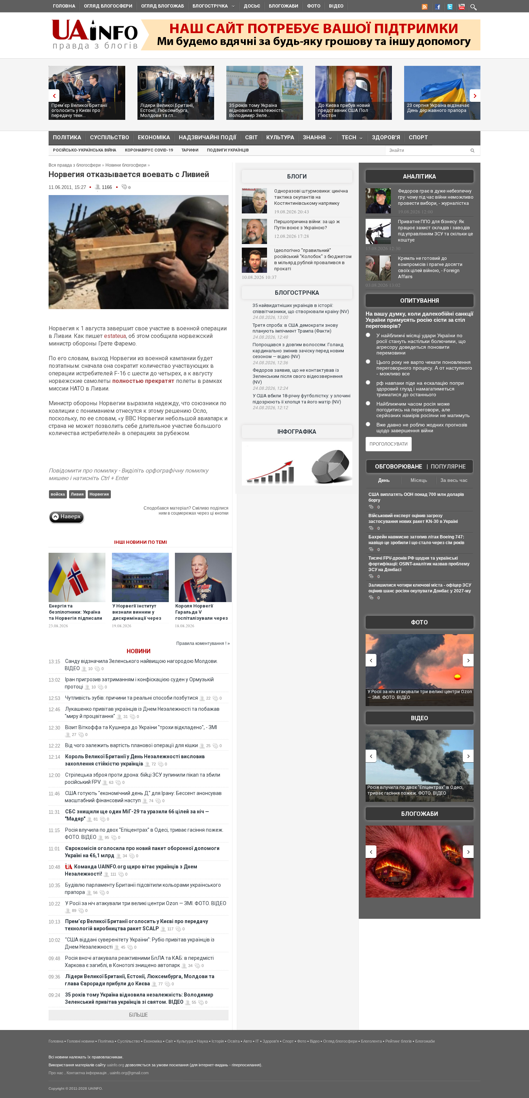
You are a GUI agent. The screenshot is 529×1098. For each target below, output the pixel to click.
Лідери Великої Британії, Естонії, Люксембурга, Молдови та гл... (167, 110)
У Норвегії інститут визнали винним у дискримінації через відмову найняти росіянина (136, 618)
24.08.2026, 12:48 (270, 337)
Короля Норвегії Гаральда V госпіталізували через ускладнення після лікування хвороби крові (201, 621)
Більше (138, 1015)
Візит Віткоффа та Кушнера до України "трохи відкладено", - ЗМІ (141, 727)
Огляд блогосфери (108, 6)
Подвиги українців (228, 150)
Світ (251, 137)
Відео (336, 6)
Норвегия (99, 494)
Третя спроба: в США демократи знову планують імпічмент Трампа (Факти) (295, 328)
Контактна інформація (87, 1073)
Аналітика (419, 176)
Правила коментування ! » (203, 643)
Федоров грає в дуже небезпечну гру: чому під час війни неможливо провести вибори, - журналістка (436, 197)
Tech (346, 139)
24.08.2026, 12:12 (270, 407)
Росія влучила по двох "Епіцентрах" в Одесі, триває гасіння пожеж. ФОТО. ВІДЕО (415, 790)
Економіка (154, 137)
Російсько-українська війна (84, 150)
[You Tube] (461, 8)
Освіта (233, 1041)
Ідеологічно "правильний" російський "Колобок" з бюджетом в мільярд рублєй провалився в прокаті (313, 259)
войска (58, 494)
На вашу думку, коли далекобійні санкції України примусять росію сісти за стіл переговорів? (419, 320)
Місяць (419, 480)
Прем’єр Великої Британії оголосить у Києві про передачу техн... (79, 110)
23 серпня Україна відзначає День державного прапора (438, 108)
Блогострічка (208, 7)
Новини (138, 651)
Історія (218, 1041)
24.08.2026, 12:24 (270, 388)
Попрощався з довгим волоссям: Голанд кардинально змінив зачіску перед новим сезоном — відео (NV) (298, 350)
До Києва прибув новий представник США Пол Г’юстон (344, 110)
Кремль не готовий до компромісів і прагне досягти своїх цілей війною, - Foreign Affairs (430, 267)
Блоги (297, 176)
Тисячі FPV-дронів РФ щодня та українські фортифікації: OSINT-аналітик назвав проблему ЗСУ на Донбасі (419, 564)
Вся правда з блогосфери (75, 165)
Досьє (252, 6)
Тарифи (189, 150)
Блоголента (371, 1041)
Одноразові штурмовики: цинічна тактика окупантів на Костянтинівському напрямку (311, 197)
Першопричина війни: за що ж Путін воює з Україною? (307, 224)
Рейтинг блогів (398, 1041)
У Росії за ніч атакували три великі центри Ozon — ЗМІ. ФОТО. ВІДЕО (145, 903)
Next (477, 95)
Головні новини (80, 1041)
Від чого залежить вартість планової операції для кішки (131, 745)
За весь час (453, 480)
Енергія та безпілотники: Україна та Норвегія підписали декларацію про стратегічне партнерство (75, 621)
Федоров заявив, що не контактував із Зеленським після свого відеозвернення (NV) (298, 376)
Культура (280, 137)
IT (257, 1041)
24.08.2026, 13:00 (270, 317)
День (384, 480)
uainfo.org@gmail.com (129, 1073)
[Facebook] (436, 8)
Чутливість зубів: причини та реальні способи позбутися (131, 698)
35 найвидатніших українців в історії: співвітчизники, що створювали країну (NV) (301, 308)
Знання (312, 139)
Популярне (448, 466)
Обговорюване (398, 466)
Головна (64, 6)
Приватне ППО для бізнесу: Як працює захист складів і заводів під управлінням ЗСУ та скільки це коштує (435, 231)
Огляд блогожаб (162, 6)
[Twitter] (448, 8)
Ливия (77, 494)
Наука (202, 1041)
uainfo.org (115, 1065)
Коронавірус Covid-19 (149, 150)
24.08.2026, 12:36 (270, 362)
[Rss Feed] (424, 8)
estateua (115, 336)
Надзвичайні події (207, 137)
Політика (67, 137)
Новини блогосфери (125, 165)
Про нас (56, 1073)
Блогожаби (283, 6)
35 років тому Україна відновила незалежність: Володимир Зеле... (257, 110)
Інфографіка (296, 431)
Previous (52, 95)
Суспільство (109, 137)
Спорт (418, 137)
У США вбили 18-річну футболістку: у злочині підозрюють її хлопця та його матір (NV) (302, 399)
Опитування (419, 300)
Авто (247, 1041)
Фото (313, 6)
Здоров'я (386, 137)
